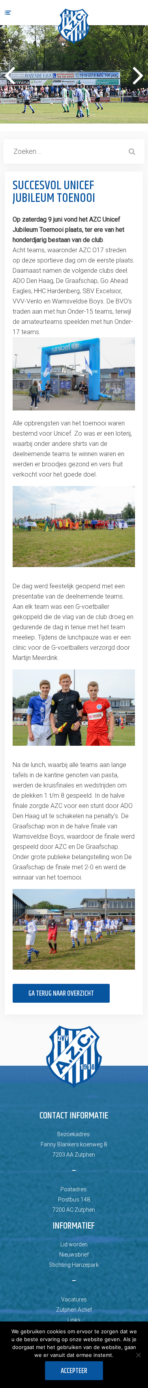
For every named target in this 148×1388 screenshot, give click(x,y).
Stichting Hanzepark (74, 1265)
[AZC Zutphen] (74, 26)
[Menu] (8, 12)
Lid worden (74, 1244)
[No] (138, 1355)
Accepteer (74, 1371)
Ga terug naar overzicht (61, 993)
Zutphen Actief (74, 1310)
